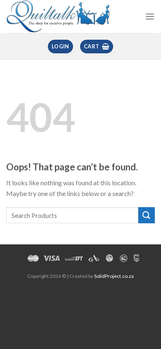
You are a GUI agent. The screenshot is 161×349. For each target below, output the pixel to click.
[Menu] (150, 16)
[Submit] (146, 215)
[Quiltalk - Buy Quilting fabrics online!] (58, 16)
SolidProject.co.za (114, 276)
